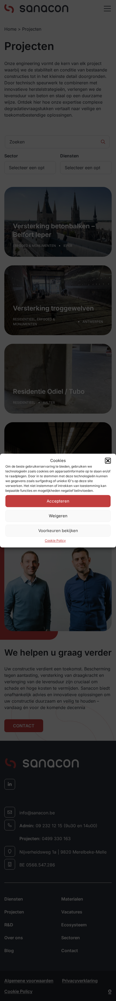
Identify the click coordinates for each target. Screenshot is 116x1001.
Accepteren (58, 501)
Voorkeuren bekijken (58, 530)
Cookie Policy (55, 541)
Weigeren (58, 515)
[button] (108, 460)
